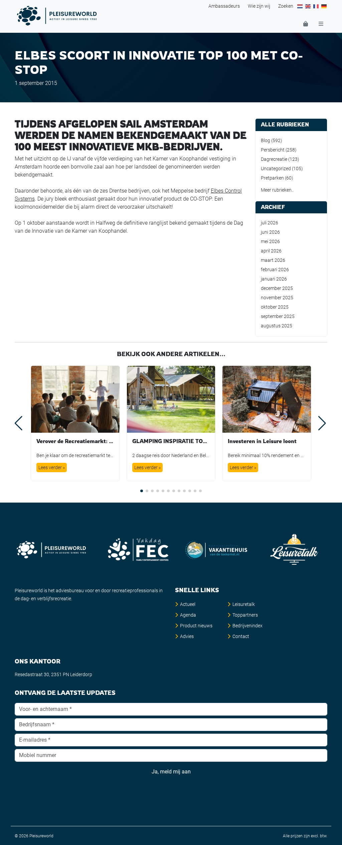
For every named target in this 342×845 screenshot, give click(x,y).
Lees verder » (51, 467)
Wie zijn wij (259, 6)
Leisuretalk (243, 604)
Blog (265, 140)
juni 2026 (270, 232)
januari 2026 (274, 279)
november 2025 (277, 297)
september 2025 (278, 316)
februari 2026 (275, 269)
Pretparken (272, 178)
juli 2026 (269, 222)
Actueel (187, 604)
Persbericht (273, 149)
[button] (141, 491)
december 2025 (277, 288)
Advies (187, 636)
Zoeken (285, 6)
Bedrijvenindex (247, 625)
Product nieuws (196, 625)
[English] (308, 6)
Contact (240, 636)
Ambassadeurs (224, 6)
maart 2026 (273, 260)
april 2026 (271, 250)
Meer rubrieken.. (277, 190)
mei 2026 (270, 241)
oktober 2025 (275, 307)
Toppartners (245, 615)
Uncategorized (276, 168)
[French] (316, 6)
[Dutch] (300, 6)
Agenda (188, 615)
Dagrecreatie (274, 159)
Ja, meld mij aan (171, 771)
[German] (324, 6)
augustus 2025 (276, 325)
